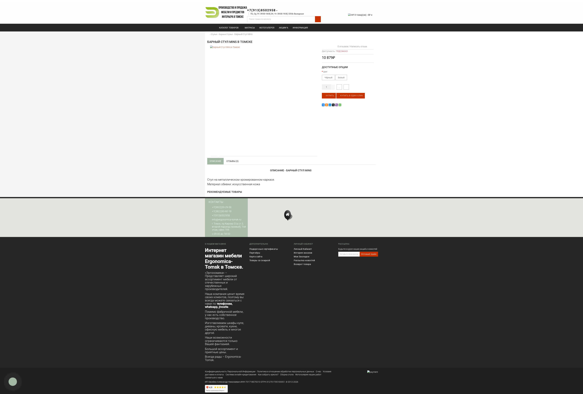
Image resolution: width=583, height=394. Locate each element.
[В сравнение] (346, 87)
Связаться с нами (214, 377)
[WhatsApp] (340, 105)
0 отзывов (342, 46)
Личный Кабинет (303, 249)
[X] (333, 105)
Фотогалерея (266, 27)
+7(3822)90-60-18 (221, 211)
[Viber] (336, 105)
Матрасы (250, 27)
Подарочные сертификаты (263, 249)
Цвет (325, 72)
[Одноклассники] (326, 105)
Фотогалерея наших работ (308, 374)
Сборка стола (287, 374)
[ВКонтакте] (323, 105)
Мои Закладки (301, 256)
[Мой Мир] (330, 105)
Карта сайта (256, 256)
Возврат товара (302, 264)
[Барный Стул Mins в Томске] (263, 99)
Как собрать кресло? (268, 374)
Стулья (214, 34)
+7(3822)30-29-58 (221, 207)
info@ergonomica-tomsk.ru (226, 219)
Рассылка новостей (304, 260)
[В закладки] (339, 87)
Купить (329, 96)
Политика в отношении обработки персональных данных (285, 371)
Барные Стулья (226, 34)
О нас (318, 371)
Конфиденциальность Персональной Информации (230, 371)
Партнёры (254, 253)
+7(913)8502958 (221, 215)
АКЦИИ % (283, 27)
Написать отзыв (358, 46)
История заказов (303, 253)
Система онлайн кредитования (241, 374)
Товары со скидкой (259, 260)
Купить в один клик (351, 96)
